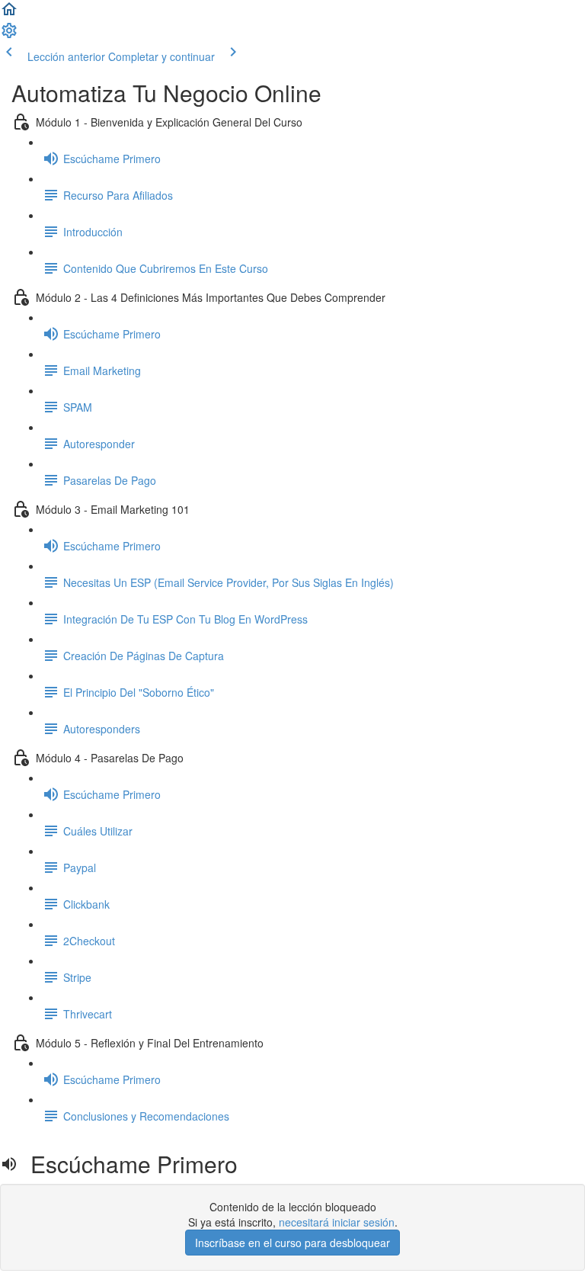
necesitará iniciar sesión (337, 1222)
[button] (9, 13)
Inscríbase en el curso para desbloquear (292, 1242)
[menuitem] (9, 35)
